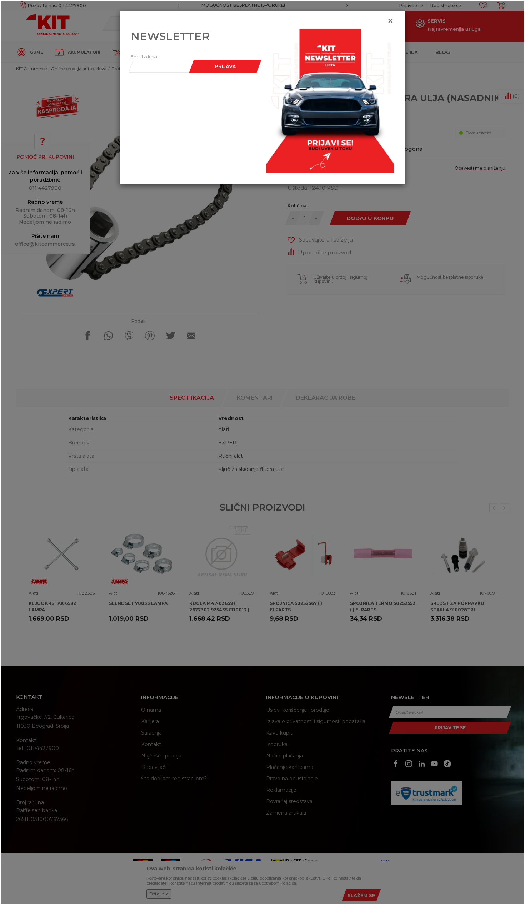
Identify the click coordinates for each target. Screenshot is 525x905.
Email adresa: (144, 56)
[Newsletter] (330, 100)
